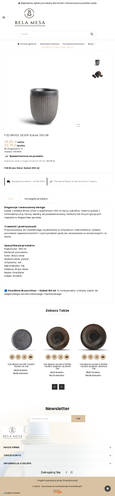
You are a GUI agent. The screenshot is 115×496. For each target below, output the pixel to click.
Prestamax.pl (70, 480)
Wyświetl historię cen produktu (24, 156)
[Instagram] (71, 472)
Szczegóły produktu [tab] (36, 198)
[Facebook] (66, 472)
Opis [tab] (10, 198)
